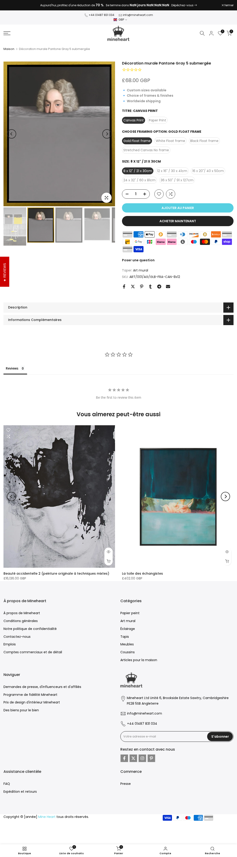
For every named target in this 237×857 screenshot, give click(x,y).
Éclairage (127, 628)
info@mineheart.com (138, 15)
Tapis (124, 636)
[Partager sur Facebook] (124, 286)
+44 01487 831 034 (101, 15)
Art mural (140, 270)
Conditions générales (20, 621)
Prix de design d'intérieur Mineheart (31, 702)
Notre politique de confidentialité (30, 628)
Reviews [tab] (12, 368)
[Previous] (11, 134)
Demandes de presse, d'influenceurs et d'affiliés (42, 686)
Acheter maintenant (177, 221)
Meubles (127, 644)
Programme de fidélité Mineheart (30, 694)
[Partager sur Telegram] (159, 286)
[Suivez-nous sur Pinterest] (151, 758)
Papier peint (130, 613)
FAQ (6, 783)
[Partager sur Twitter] (133, 286)
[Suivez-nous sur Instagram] (142, 758)
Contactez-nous (17, 636)
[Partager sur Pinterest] (142, 286)
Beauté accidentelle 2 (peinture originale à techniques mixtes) (56, 573)
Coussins (127, 652)
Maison (8, 48)
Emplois (9, 644)
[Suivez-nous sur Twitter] (133, 758)
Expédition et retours (20, 791)
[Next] (107, 134)
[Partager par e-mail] (168, 286)
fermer (10, 5)
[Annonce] (118, 5)
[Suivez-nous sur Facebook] (124, 758)
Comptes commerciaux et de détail (32, 652)
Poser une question (138, 260)
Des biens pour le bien (21, 710)
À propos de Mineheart (21, 613)
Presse (125, 783)
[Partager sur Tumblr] (150, 286)
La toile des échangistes (142, 573)
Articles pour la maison (138, 660)
